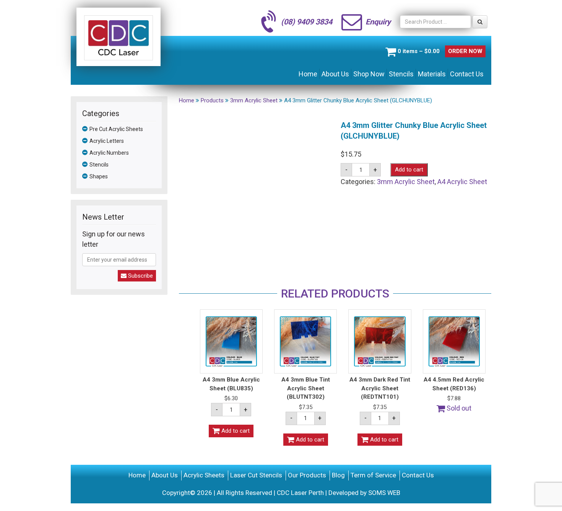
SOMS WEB (384, 492)
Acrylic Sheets (204, 475)
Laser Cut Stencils (256, 475)
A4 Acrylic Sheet (462, 182)
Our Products (307, 475)
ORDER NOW (465, 51)
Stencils (401, 74)
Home (308, 74)
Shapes (98, 176)
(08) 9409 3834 (306, 21)
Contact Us (467, 74)
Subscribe (140, 275)
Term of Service (373, 475)
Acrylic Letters (106, 141)
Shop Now (369, 74)
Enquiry (378, 21)
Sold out (458, 408)
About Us (335, 74)
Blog (338, 475)
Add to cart (409, 169)
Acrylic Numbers (109, 153)
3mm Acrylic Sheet (406, 182)
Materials (432, 74)
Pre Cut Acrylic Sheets (116, 129)
